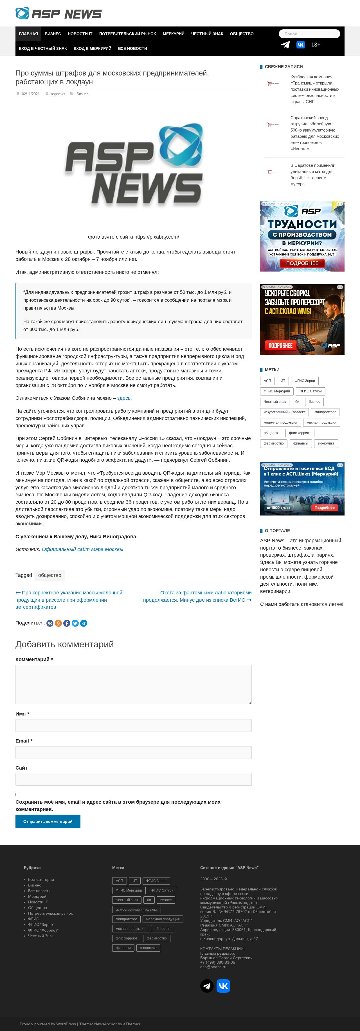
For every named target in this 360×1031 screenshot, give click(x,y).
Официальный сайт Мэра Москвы (82, 549)
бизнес (314, 402)
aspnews (58, 94)
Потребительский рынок (127, 34)
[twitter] (75, 623)
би (297, 402)
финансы (300, 443)
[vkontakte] (49, 623)
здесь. (124, 398)
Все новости (132, 48)
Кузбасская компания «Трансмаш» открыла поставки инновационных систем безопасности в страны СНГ (315, 89)
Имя (22, 714)
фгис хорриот (300, 433)
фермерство (274, 443)
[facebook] (66, 623)
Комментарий (34, 659)
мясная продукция (321, 423)
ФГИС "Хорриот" (43, 930)
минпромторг (325, 412)
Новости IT (80, 34)
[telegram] (83, 623)
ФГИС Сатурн (311, 391)
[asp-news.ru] (58, 13)
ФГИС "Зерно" (41, 924)
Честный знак (275, 402)
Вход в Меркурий (92, 48)
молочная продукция (280, 423)
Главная (28, 34)
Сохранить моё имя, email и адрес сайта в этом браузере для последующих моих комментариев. (117, 805)
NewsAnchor (105, 1024)
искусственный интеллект (284, 412)
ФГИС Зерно (305, 381)
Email (23, 741)
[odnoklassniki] (58, 623)
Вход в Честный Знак (43, 48)
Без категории (41, 879)
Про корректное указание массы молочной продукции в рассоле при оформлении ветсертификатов (68, 600)
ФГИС (33, 919)
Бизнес (53, 34)
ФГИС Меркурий (277, 391)
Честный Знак (207, 34)
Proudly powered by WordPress (48, 1024)
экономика (326, 443)
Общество (242, 34)
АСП (267, 381)
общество (49, 575)
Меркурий (173, 34)
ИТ (283, 381)
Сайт (21, 768)
